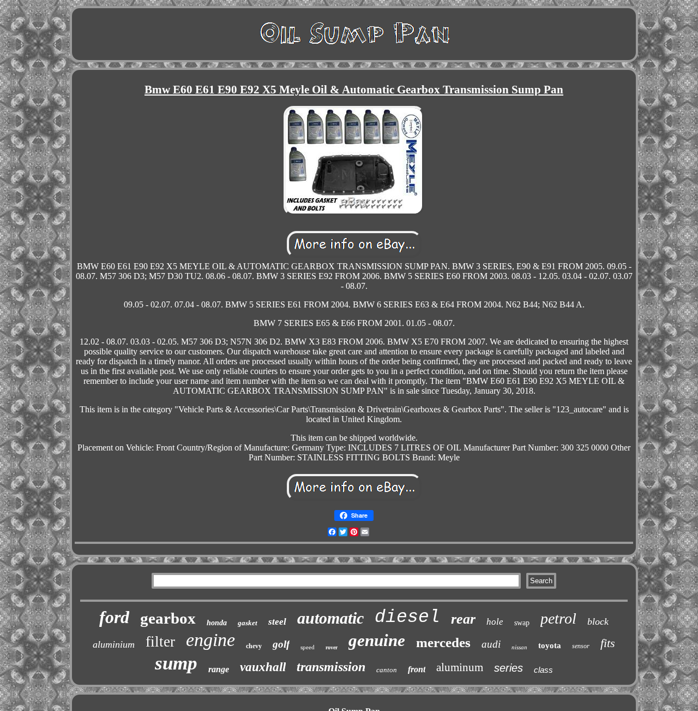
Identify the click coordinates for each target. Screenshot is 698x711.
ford (114, 617)
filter (160, 641)
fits (607, 643)
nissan (519, 647)
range (218, 669)
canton (386, 670)
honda (217, 623)
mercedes (443, 642)
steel (277, 622)
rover (332, 647)
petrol (558, 618)
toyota (549, 645)
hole (494, 622)
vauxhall (263, 667)
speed (307, 647)
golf (281, 644)
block (598, 621)
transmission (331, 667)
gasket (247, 623)
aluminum (459, 667)
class (543, 669)
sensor (580, 646)
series (508, 668)
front (416, 669)
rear (463, 619)
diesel (407, 617)
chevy (254, 646)
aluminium (114, 644)
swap (521, 623)
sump (176, 663)
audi (491, 644)
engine (210, 640)
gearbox (168, 618)
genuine (376, 640)
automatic (330, 618)
